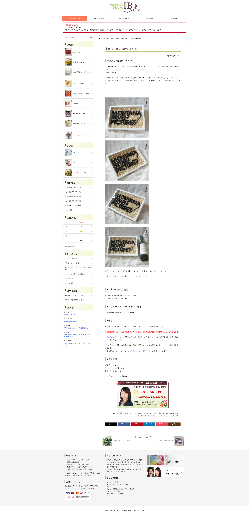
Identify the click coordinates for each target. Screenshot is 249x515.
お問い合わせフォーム (113, 337)
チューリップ (79, 113)
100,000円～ (69, 210)
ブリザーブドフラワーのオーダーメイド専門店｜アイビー (116, 38)
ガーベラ (78, 84)
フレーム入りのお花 (121, 413)
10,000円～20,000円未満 (73, 187)
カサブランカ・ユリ (77, 74)
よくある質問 (69, 283)
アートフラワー (80, 135)
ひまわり (78, 62)
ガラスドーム (77, 163)
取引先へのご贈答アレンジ (138, 413)
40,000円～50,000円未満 (73, 201)
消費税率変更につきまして (71, 321)
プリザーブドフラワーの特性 (74, 300)
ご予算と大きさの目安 (72, 263)
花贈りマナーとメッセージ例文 (75, 295)
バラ (77, 52)
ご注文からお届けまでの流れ (74, 274)
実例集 (139, 38)
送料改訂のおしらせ (69, 314)
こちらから (138, 276)
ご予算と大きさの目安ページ (140, 351)
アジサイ (154, 416)
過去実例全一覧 (70, 246)
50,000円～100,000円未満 (73, 205)
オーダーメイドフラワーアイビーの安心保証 (78, 269)
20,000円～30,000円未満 (170, 413)
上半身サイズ (174, 416)
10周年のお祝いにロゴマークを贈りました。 (76, 328)
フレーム (75, 153)
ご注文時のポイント (71, 278)
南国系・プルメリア (77, 125)
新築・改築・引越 (154, 413)
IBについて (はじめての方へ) (74, 259)
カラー (77, 103)
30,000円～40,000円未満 (73, 196)
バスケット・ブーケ (79, 173)
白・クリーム (142, 416)
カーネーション (163, 416)
